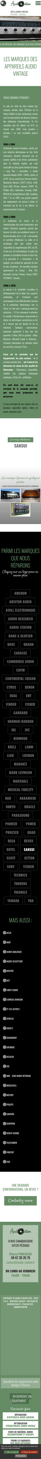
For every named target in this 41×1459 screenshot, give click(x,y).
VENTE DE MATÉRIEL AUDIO (20, 1433)
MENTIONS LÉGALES (17, 1301)
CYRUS (11, 687)
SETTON (29, 858)
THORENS (20, 883)
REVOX (28, 840)
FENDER (11, 704)
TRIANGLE (20, 892)
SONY (10, 866)
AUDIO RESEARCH (20, 618)
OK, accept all (12, 1452)
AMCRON (20, 593)
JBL (13, 729)
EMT (28, 695)
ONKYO (10, 806)
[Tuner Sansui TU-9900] (10, 495)
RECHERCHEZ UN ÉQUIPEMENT (21, 1398)
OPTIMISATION (20, 1425)
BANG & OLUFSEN (21, 635)
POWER (31, 823)
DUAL (13, 695)
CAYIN (20, 670)
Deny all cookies (30, 1452)
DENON (29, 687)
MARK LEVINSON (20, 772)
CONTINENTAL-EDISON (20, 678)
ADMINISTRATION (20, 1306)
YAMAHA (13, 900)
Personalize (21, 1456)
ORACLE (29, 806)
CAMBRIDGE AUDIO (20, 661)
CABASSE (20, 653)
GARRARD (20, 712)
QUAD (31, 832)
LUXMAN (28, 755)
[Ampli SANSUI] (31, 495)
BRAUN (29, 644)
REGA (11, 840)
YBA (31, 900)
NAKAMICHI (28, 798)
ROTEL (11, 849)
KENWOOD (20, 738)
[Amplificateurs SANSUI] (21, 509)
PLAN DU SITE (27, 1304)
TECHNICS (20, 875)
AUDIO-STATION (21, 627)
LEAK (10, 755)
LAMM (29, 746)
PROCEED (12, 832)
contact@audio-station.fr (20, 1262)
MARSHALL (20, 781)
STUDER (28, 866)
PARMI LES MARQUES (20, 1442)
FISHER (30, 704)
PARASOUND (20, 815)
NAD (8, 798)
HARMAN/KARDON (20, 721)
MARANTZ (20, 764)
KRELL (12, 746)
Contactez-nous (20, 1200)
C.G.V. (5, 1301)
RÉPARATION (20, 1416)
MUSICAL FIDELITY (20, 789)
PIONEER (11, 823)
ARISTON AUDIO (20, 601)
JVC (27, 729)
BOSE (11, 644)
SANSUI (29, 849)
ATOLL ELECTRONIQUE (20, 610)
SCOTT (11, 858)
